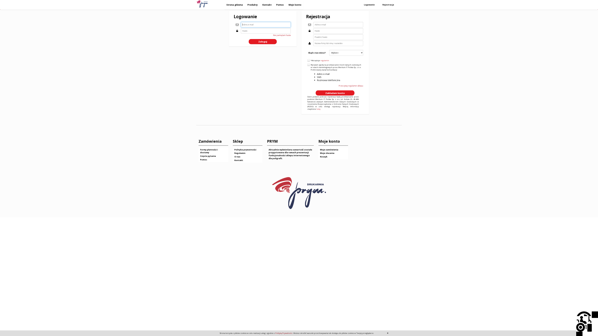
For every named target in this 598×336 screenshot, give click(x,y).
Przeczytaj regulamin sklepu (351, 85)
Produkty (252, 4)
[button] (263, 41)
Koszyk (323, 156)
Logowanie (369, 4)
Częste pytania (208, 156)
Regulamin (239, 153)
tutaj (318, 109)
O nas (237, 156)
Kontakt (267, 4)
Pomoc (280, 4)
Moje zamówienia (329, 149)
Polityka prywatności (245, 149)
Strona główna (234, 4)
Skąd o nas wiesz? (317, 52)
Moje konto (295, 4)
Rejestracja (388, 4)
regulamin (324, 60)
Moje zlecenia (327, 153)
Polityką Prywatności (283, 333)
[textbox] (266, 24)
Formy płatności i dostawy (209, 151)
